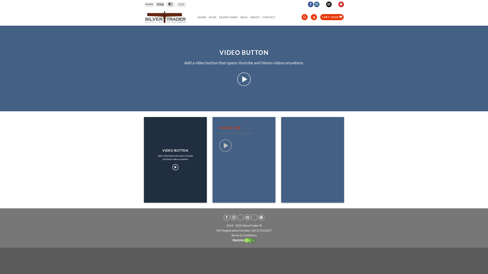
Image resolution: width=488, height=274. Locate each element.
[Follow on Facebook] (310, 4)
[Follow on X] (323, 4)
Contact (268, 17)
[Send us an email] (329, 4)
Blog (244, 17)
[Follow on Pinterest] (341, 4)
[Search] (305, 17)
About (255, 17)
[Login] (314, 17)
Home (202, 17)
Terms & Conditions (244, 235)
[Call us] (335, 4)
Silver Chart (228, 17)
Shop (212, 17)
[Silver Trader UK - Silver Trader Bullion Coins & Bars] (168, 17)
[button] (332, 17)
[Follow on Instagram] (316, 4)
